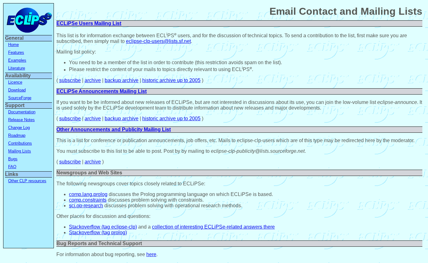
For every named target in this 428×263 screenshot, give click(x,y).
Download (17, 90)
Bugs (13, 159)
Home (13, 44)
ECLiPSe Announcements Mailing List (101, 91)
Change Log (19, 127)
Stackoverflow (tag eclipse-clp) (103, 226)
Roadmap (16, 135)
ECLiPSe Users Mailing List (88, 23)
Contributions (20, 143)
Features (16, 52)
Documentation (21, 112)
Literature (16, 68)
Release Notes (21, 119)
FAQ (12, 166)
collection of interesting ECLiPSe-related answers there (213, 226)
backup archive (121, 80)
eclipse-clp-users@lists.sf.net (158, 41)
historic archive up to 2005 (171, 80)
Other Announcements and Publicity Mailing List (113, 129)
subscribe (70, 80)
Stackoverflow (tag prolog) (98, 232)
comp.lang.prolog (88, 194)
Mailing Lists (19, 151)
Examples (17, 60)
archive (93, 80)
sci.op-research (86, 205)
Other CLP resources (27, 180)
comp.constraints (88, 200)
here (151, 254)
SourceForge (19, 97)
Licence (15, 82)
